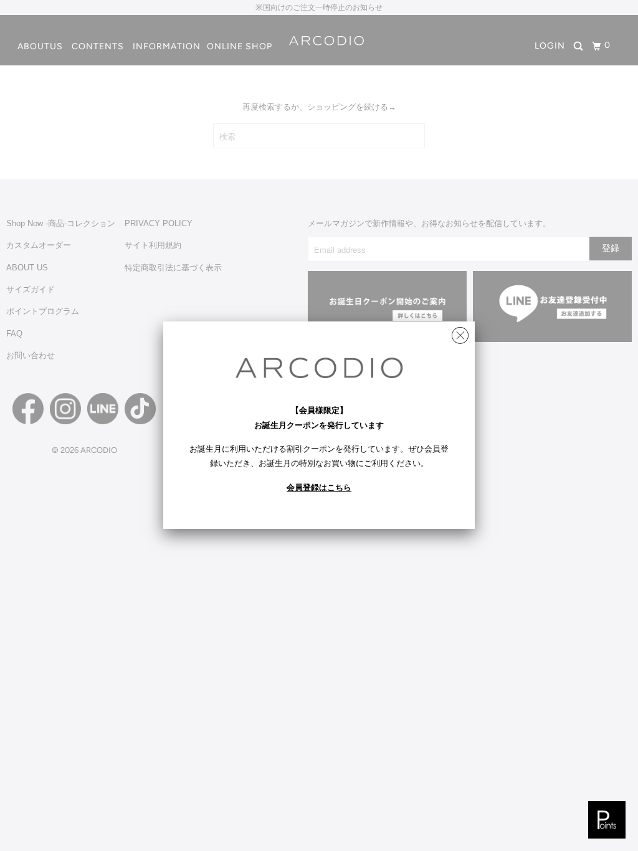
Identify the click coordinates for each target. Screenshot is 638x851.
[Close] (460, 332)
